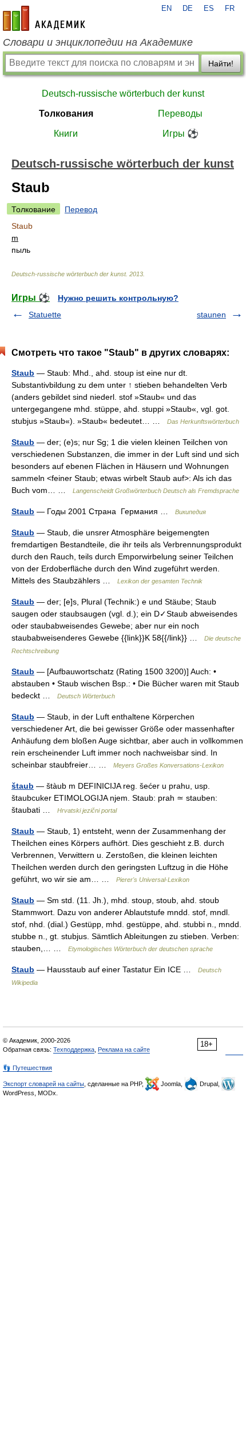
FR (230, 9)
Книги (66, 133)
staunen (211, 314)
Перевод (81, 209)
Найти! (220, 63)
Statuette (45, 314)
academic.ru (44, 18)
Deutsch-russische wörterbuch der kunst (123, 93)
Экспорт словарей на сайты (43, 1083)
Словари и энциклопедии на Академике (98, 42)
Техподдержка (73, 1049)
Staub (22, 372)
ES (209, 9)
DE (187, 9)
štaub (22, 785)
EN (166, 9)
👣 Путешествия (27, 1067)
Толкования (66, 113)
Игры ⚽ (180, 133)
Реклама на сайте (124, 1049)
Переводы (180, 113)
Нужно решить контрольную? (118, 298)
